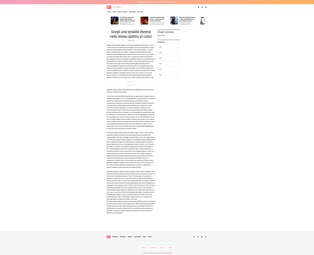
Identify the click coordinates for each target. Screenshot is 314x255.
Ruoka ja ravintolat (122, 12)
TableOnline (153, 247)
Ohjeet (144, 236)
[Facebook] (198, 7)
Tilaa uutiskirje (137, 236)
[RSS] (205, 236)
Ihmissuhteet (132, 12)
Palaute (150, 236)
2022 (160, 63)
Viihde (114, 12)
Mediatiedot (123, 236)
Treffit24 (170, 247)
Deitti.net (144, 247)
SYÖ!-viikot (140, 12)
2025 (160, 47)
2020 (160, 75)
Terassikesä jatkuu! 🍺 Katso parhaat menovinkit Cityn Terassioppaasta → (157, 2)
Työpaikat (130, 236)
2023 (160, 58)
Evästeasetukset (168, 253)
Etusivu (109, 12)
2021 (160, 69)
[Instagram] (202, 7)
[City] (108, 236)
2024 (160, 52)
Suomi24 (162, 247)
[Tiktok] (205, 7)
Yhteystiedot (115, 236)
